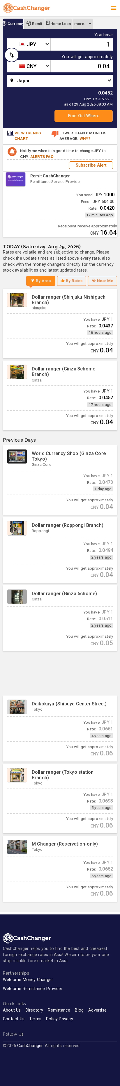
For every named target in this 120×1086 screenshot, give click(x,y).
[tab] (13, 24)
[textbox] (28, 44)
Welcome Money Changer (28, 979)
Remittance (59, 1010)
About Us (12, 1010)
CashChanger (30, 1045)
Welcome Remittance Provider (32, 988)
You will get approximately (87, 57)
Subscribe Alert (91, 165)
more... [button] (81, 23)
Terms (35, 1019)
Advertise (97, 1010)
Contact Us (13, 1019)
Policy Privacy (59, 1019)
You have (103, 35)
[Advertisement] (60, 673)
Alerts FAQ (42, 156)
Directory (34, 1010)
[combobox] (28, 44)
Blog (79, 1010)
